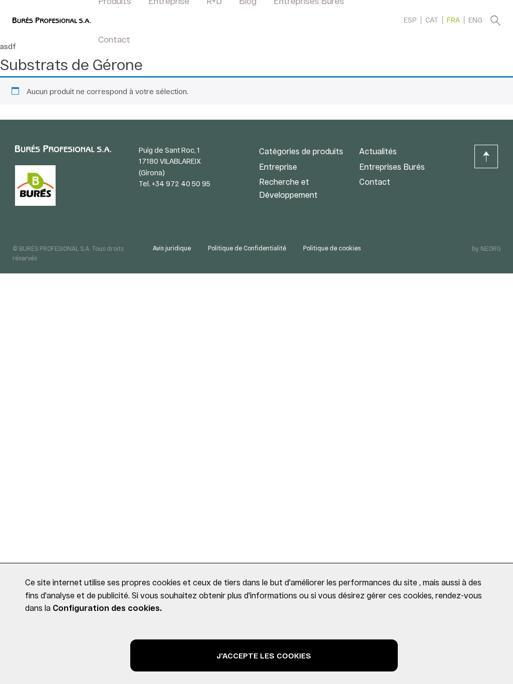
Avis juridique (172, 247)
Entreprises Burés (392, 166)
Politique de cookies (332, 247)
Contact (114, 39)
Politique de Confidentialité (247, 247)
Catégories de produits (301, 151)
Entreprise (278, 166)
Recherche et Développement (288, 188)
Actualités (378, 151)
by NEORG (486, 248)
